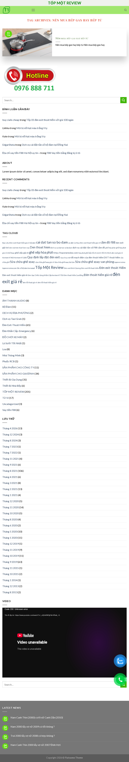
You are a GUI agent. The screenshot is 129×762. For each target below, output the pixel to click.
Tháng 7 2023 (9, 446)
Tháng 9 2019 (9, 561)
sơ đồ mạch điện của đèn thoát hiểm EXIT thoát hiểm (94, 257)
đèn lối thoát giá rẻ (30, 282)
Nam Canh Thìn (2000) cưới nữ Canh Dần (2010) (37, 717)
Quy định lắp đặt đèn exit (43, 257)
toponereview (119, 262)
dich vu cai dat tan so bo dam (61, 248)
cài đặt (70, 243)
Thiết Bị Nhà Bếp (11, 385)
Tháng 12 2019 (10, 543)
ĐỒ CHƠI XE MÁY (12, 337)
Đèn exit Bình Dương (72, 268)
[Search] (125, 10)
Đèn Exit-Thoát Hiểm (13, 324)
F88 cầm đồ (99, 247)
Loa (4, 349)
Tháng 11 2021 (10, 458)
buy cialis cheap (10, 119)
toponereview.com (9, 268)
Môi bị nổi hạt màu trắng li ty (31, 127)
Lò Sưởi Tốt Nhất (12, 343)
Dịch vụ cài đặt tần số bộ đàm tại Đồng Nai (45, 144)
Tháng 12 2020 (10, 501)
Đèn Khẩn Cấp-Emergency (16, 330)
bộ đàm (33, 243)
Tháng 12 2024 (10, 434)
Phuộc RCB (8, 361)
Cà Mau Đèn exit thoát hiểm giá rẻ (87, 243)
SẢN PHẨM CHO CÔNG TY (18, 367)
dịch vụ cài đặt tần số (83, 247)
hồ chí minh (96, 253)
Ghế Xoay (10, 253)
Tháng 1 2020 (9, 537)
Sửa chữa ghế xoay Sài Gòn (64, 262)
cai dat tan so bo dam (52, 242)
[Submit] (123, 100)
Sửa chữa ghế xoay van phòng (94, 261)
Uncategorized (10, 403)
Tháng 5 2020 (9, 531)
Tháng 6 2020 (9, 525)
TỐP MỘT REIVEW (13, 391)
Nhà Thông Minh (11, 355)
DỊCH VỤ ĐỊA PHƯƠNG (16, 312)
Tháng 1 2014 (9, 580)
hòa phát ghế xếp (84, 253)
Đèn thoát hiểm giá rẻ (98, 275)
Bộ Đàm (6, 306)
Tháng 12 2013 (10, 586)
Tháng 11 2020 (10, 507)
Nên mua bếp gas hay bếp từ (72, 38)
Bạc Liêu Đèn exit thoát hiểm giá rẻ (16, 243)
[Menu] (33, 10)
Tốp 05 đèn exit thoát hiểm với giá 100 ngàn (49, 119)
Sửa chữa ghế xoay (22, 261)
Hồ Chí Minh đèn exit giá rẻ (112, 253)
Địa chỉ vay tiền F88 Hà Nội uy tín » (21, 152)
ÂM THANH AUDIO (13, 300)
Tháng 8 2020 (9, 519)
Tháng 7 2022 (9, 452)
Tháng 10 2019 (10, 555)
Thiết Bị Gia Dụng (12, 379)
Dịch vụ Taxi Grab (12, 318)
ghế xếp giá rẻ (22, 252)
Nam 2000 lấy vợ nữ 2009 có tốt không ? (33, 726)
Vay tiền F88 (9, 409)
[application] (64, 643)
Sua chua (64, 258)
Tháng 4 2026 (9, 428)
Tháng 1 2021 (9, 494)
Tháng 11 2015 (10, 567)
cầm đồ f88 (108, 242)
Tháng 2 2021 (9, 488)
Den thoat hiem (40, 247)
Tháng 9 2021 (9, 464)
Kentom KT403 (8, 258)
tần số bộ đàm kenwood (26, 268)
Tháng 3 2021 (9, 482)
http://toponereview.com (65, 252)
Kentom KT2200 (20, 258)
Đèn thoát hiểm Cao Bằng (73, 275)
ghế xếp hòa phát (41, 252)
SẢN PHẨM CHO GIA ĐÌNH (18, 373)
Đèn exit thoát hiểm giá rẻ (14, 275)
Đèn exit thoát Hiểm (112, 267)
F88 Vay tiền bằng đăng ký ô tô (63, 152)
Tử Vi (5, 397)
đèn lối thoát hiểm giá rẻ (47, 282)
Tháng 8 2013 (9, 592)
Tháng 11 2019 (10, 549)
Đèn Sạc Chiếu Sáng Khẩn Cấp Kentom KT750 (45, 275)
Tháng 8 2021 (9, 470)
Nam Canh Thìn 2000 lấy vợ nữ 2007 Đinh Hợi (36, 744)
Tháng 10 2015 (10, 573)
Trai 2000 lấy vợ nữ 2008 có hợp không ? (33, 735)
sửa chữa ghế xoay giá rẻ (44, 262)
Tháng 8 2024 (9, 440)
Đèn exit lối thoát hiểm (90, 268)
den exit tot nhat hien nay (19, 248)
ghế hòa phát (110, 248)
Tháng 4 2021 (9, 476)
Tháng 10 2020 (10, 513)
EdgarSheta (8, 144)
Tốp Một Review (49, 267)
